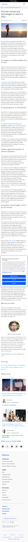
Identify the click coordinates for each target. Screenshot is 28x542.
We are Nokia (5, 488)
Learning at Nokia (6, 474)
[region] (14, 271)
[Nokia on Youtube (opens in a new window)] (5, 522)
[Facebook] (12, 446)
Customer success (6, 499)
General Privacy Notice (8, 272)
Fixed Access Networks (15, 435)
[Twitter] (7, 446)
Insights (4, 469)
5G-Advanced (6, 405)
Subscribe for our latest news (10, 518)
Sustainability (5, 497)
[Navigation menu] (24, 4)
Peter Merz (9, 400)
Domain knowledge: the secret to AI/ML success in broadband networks (13, 425)
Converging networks (6, 82)
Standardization (13, 405)
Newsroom (4, 490)
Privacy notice (12, 534)
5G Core (5, 365)
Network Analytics (12, 365)
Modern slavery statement (19, 537)
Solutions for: (5, 459)
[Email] (21, 446)
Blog (3, 472)
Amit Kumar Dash (7, 20)
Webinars (4, 484)
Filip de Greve (10, 430)
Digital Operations (5, 437)
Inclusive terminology (7, 537)
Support (4, 513)
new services (12, 240)
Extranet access (6, 509)
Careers (4, 492)
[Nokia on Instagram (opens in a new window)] (3, 522)
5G (1, 365)
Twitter (3, 356)
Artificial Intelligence (14, 367)
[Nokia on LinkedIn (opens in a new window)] (13, 522)
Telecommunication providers (9, 466)
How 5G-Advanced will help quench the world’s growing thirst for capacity (14, 394)
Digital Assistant (4, 191)
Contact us (5, 506)
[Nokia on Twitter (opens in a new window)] (8, 522)
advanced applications (17, 125)
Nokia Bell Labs (5, 477)
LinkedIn (14, 354)
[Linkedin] (2, 446)
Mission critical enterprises (8, 463)
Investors (4, 495)
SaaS (16, 300)
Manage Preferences (14, 276)
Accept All (14, 283)
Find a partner (5, 511)
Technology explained (7, 479)
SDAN (21, 435)
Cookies (5, 534)
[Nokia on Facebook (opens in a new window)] (10, 522)
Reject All (14, 279)
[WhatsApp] (16, 446)
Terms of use (21, 534)
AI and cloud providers (7, 461)
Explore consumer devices (7, 527)
